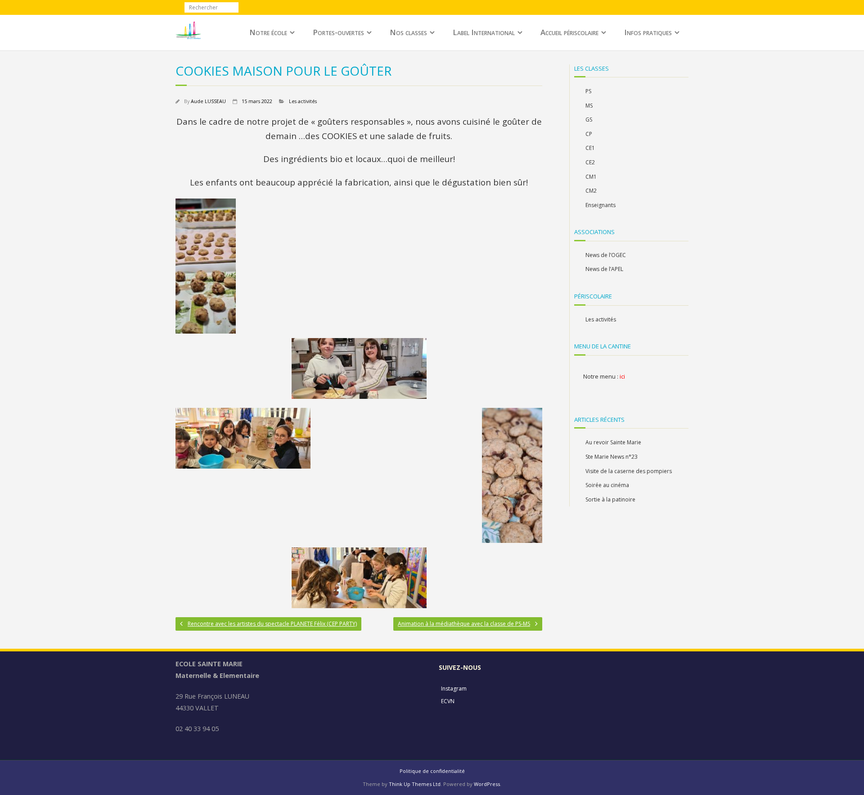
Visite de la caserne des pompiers (628, 471)
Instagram (454, 688)
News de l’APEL (604, 269)
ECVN (447, 701)
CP (588, 134)
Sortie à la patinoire (610, 499)
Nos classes (408, 32)
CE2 (590, 162)
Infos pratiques (648, 32)
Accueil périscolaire (569, 32)
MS (589, 105)
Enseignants (600, 205)
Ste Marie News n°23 (611, 457)
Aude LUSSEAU (208, 101)
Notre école (268, 32)
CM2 (591, 190)
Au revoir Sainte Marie (613, 442)
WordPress (487, 784)
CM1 (591, 177)
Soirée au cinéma (607, 485)
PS (588, 91)
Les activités (303, 101)
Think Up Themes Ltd (415, 784)
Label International (484, 32)
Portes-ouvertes (338, 32)
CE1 (590, 148)
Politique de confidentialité (432, 771)
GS (588, 119)
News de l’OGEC (605, 255)
